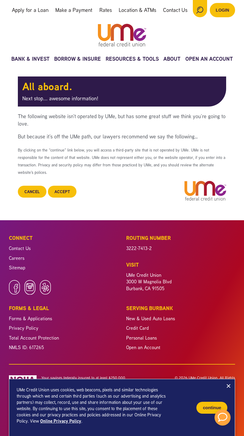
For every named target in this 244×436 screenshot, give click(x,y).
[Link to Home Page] (122, 36)
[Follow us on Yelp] (45, 293)
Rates (105, 9)
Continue (212, 407)
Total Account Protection (34, 338)
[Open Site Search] (200, 8)
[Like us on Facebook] (14, 293)
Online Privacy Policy (60, 421)
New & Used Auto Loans (150, 318)
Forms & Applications (30, 318)
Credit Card (137, 328)
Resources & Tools (132, 59)
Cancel (32, 191)
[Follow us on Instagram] (29, 293)
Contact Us (175, 9)
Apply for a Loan (30, 9)
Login (222, 10)
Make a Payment (73, 9)
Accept (62, 191)
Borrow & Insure (77, 59)
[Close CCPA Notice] (228, 386)
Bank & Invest (30, 59)
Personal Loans (141, 338)
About (172, 59)
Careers (16, 258)
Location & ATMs (137, 9)
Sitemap (17, 268)
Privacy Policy (23, 328)
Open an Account (209, 59)
